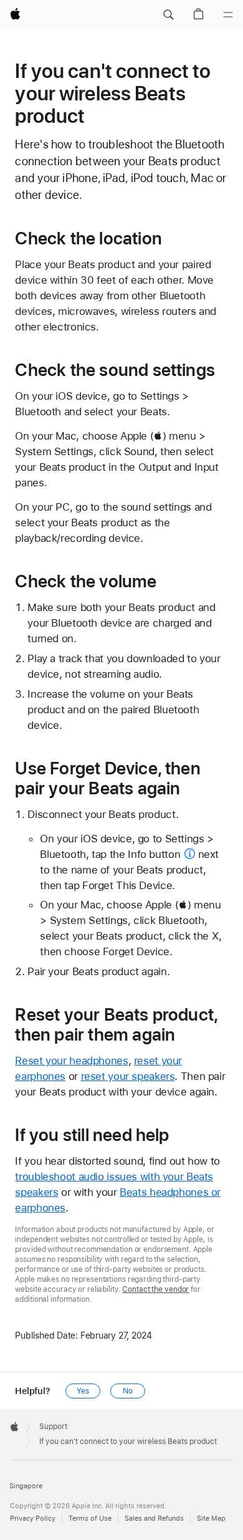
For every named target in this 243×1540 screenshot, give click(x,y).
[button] (168, 15)
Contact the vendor (155, 1289)
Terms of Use (90, 1518)
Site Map (211, 1518)
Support (53, 1426)
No (128, 1391)
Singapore (25, 1486)
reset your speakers (128, 1076)
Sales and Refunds (154, 1518)
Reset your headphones (71, 1060)
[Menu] (228, 15)
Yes (83, 1391)
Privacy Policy (32, 1518)
